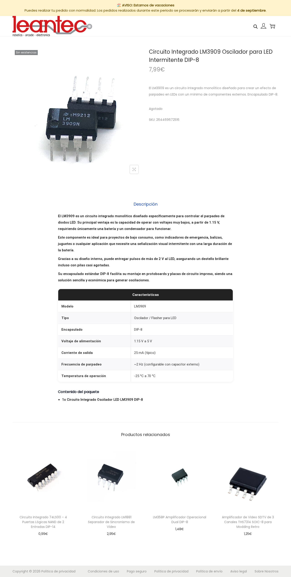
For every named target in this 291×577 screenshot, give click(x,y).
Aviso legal (238, 571)
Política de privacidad (58, 571)
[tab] (146, 204)
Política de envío (209, 571)
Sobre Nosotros (266, 571)
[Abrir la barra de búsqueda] (255, 26)
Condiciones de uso (103, 571)
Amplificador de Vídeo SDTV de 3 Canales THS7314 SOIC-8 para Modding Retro (248, 522)
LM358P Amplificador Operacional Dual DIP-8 (179, 519)
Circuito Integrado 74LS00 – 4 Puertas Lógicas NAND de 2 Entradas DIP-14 (43, 522)
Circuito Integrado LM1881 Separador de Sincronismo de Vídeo (111, 522)
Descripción (146, 204)
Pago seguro (137, 571)
